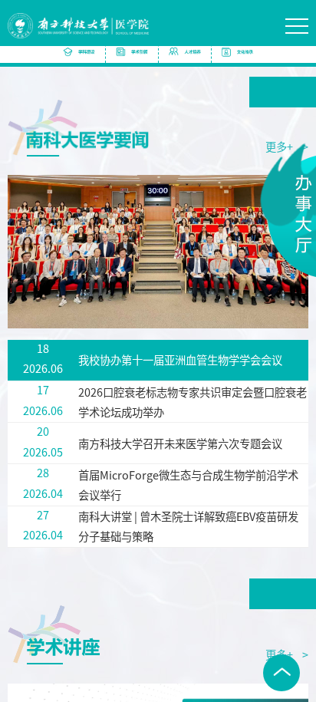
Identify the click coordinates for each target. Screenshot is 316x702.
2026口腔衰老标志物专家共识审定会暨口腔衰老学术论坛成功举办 (192, 402)
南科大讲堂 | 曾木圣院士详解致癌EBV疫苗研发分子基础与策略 (188, 526)
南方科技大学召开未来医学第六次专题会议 (180, 443)
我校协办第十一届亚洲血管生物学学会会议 (180, 359)
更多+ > (286, 654)
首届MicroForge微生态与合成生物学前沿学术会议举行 (188, 484)
